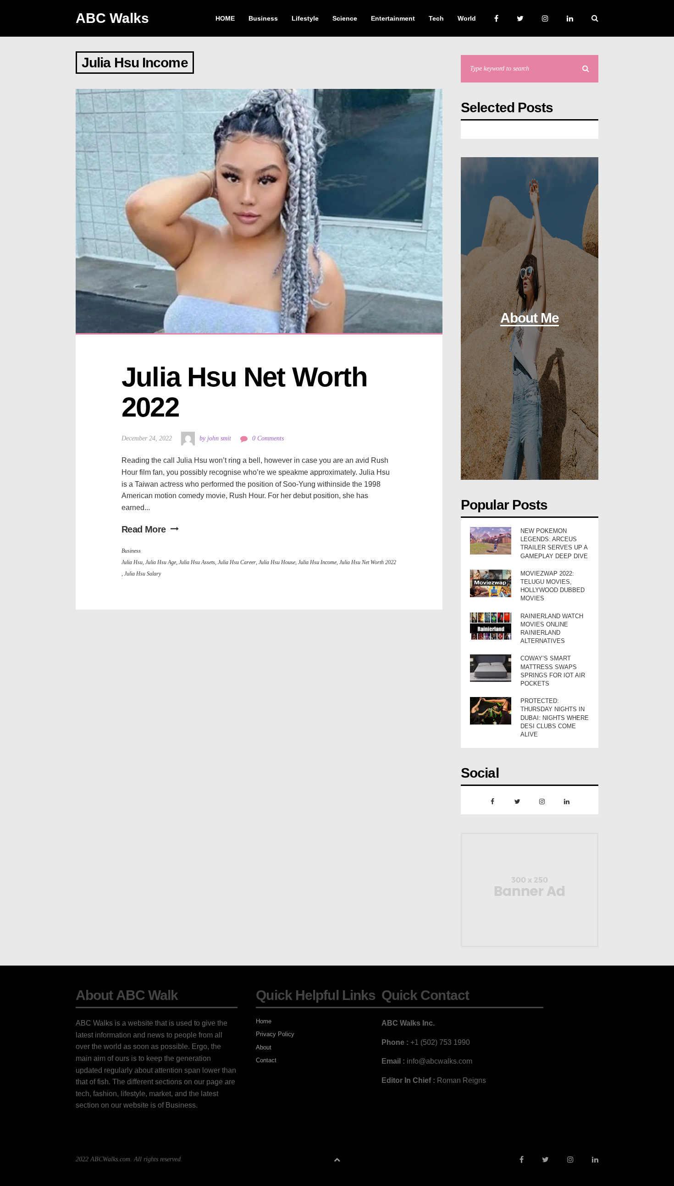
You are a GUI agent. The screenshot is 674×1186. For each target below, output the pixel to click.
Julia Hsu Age (160, 562)
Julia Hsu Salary (142, 574)
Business (131, 551)
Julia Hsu (132, 562)
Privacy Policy (275, 1034)
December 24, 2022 (147, 438)
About (263, 1047)
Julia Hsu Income (317, 562)
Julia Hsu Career (237, 562)
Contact (266, 1060)
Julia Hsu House (277, 562)
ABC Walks (112, 18)
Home (263, 1021)
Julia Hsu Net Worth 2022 (248, 392)
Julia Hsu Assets (197, 562)
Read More (144, 529)
